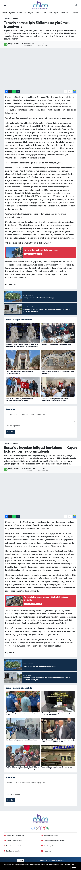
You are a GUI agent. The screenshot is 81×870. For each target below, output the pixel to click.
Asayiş (15, 444)
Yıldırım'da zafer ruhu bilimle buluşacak (56, 344)
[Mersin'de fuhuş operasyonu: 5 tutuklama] (23, 728)
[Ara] (76, 5)
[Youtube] (44, 828)
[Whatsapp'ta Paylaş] (14, 91)
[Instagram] (40, 828)
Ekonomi (48, 13)
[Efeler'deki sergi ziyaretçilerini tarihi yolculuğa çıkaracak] (23, 360)
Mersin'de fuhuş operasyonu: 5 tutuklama (21, 740)
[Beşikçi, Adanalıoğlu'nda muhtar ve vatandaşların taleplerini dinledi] (58, 387)
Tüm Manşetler (49, 846)
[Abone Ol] (74, 92)
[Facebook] (33, 828)
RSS (21, 860)
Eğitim (12, 13)
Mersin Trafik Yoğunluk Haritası (54, 840)
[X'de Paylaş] (10, 91)
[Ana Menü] (5, 5)
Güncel (39, 13)
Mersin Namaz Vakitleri (14, 840)
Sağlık (30, 13)
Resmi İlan (21, 13)
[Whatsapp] (48, 828)
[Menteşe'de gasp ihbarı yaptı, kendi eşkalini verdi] (23, 701)
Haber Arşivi (48, 851)
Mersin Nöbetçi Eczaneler (15, 835)
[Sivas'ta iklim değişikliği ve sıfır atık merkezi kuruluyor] (58, 360)
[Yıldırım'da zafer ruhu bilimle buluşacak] (58, 333)
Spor (56, 13)
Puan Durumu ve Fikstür (14, 846)
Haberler (7, 19)
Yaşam (75, 13)
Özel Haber (65, 13)
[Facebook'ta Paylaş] (6, 91)
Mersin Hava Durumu (51, 835)
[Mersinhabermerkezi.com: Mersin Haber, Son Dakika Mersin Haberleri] (40, 5)
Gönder (10, 432)
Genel (4, 13)
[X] (36, 828)
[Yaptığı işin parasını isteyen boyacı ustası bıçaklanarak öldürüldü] (58, 755)
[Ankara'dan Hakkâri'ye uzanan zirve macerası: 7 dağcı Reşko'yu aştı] (23, 387)
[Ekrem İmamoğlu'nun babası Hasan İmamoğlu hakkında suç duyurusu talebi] (58, 728)
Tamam (74, 867)
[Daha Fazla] (18, 91)
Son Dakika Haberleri (13, 851)
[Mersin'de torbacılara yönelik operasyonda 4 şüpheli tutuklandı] (58, 701)
